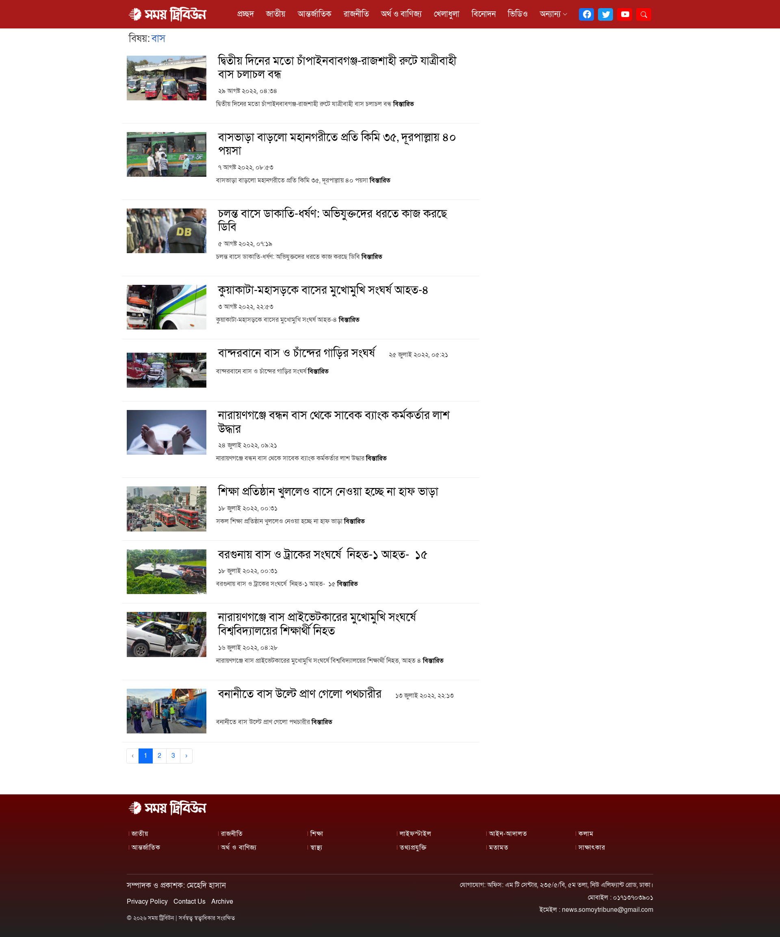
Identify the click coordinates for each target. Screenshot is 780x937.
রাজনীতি (356, 14)
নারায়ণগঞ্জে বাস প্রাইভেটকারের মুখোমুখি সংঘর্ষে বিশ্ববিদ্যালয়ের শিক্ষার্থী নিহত (317, 624)
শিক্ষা (316, 833)
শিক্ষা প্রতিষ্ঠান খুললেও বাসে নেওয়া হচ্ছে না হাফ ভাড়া (328, 491)
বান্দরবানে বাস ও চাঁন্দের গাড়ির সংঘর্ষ (296, 353)
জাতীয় (276, 14)
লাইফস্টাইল (415, 833)
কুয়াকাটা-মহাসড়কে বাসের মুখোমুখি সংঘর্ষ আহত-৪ (323, 290)
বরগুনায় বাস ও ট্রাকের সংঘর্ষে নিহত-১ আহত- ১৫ (323, 554)
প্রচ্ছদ (245, 14)
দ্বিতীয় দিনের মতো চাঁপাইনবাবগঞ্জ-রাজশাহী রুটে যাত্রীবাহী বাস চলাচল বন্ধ (337, 68)
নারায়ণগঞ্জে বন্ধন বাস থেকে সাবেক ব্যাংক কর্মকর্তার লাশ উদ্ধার (334, 422)
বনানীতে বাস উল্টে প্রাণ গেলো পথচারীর (299, 694)
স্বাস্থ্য (316, 847)
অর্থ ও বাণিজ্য (401, 14)
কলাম (586, 833)
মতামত (499, 847)
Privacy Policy (147, 901)
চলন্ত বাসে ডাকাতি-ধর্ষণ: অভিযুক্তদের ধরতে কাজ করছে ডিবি (332, 220)
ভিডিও (518, 14)
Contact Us (189, 901)
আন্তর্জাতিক (315, 14)
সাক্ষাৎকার (591, 847)
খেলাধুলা (446, 14)
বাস (158, 39)
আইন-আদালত (508, 833)
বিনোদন (484, 14)
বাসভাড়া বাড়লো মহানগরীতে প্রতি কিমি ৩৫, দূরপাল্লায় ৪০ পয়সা (337, 144)
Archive (222, 901)
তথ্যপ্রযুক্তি (413, 847)
